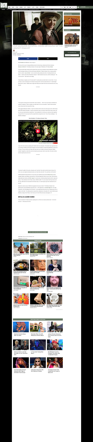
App (25, 7)
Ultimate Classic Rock (47, 143)
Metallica (22, 62)
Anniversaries (25, 238)
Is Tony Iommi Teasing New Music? (37, 352)
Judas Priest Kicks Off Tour (23, 9)
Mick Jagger (31, 178)
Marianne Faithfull (21, 66)
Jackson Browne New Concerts (46, 9)
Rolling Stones (50, 174)
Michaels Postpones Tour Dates (58, 9)
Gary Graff (15, 52)
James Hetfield (27, 72)
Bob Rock (39, 71)
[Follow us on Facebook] (73, 7)
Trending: (3, 9)
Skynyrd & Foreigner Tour (70, 9)
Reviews (21, 7)
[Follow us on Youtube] (70, 7)
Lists (33, 7)
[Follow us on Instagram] (67, 7)
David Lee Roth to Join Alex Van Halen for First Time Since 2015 (20, 353)
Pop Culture (42, 7)
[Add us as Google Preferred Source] (64, 7)
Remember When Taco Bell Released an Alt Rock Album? (37, 334)
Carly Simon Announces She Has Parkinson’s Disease (37, 370)
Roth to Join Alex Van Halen (11, 9)
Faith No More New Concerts (34, 9)
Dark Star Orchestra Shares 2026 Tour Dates (20, 334)
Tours (37, 7)
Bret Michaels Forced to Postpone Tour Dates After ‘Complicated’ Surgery (54, 353)
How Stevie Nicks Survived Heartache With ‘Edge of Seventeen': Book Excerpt (20, 371)
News (13, 7)
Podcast (28, 7)
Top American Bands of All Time (71, 24)
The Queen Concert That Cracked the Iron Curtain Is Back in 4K (54, 371)
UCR (33, 236)
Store (17, 7)
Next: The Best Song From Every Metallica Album (38, 232)
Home (9, 7)
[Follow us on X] (75, 7)
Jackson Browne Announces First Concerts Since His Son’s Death (54, 335)
